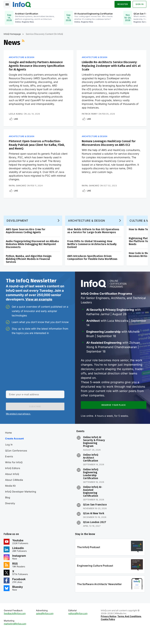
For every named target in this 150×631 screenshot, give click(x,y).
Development (17, 220)
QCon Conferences (16, 450)
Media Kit (10, 485)
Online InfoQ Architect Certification (90, 457)
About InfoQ (12, 474)
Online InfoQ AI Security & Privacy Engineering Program (94, 442)
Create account (14, 438)
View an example (38, 299)
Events (9, 456)
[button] (35, 406)
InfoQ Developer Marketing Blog (20, 494)
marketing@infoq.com (15, 623)
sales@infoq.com (44, 613)
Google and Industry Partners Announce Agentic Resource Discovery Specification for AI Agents (36, 65)
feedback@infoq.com (15, 613)
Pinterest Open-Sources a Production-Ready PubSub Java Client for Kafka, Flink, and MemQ (37, 144)
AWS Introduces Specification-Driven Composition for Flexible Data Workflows (92, 258)
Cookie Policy (108, 619)
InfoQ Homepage (12, 34)
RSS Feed (23, 42)
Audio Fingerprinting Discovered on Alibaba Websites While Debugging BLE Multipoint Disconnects (32, 244)
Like (16, 119)
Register (122, 4)
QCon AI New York (93, 513)
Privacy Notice (108, 616)
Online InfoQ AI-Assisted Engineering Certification (92, 491)
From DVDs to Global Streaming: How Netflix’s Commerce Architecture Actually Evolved (92, 244)
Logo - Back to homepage (22, 4)
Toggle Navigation (7, 4)
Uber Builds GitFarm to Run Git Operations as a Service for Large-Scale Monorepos (93, 231)
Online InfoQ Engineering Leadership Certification (90, 474)
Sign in (140, 4)
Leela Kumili (16, 114)
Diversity (10, 503)
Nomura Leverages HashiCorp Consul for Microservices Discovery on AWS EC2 (109, 143)
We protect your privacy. (18, 413)
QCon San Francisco (95, 504)
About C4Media (14, 479)
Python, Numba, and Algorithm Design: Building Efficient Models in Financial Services (29, 259)
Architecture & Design (21, 57)
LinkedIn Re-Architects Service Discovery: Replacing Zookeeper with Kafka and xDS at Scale (111, 65)
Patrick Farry (90, 114)
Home (8, 432)
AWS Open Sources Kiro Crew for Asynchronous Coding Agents (25, 231)
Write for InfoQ (13, 462)
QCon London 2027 (94, 522)
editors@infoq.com (77, 613)
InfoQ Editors (12, 468)
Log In (9, 444)
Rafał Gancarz (17, 185)
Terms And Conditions (129, 616)
